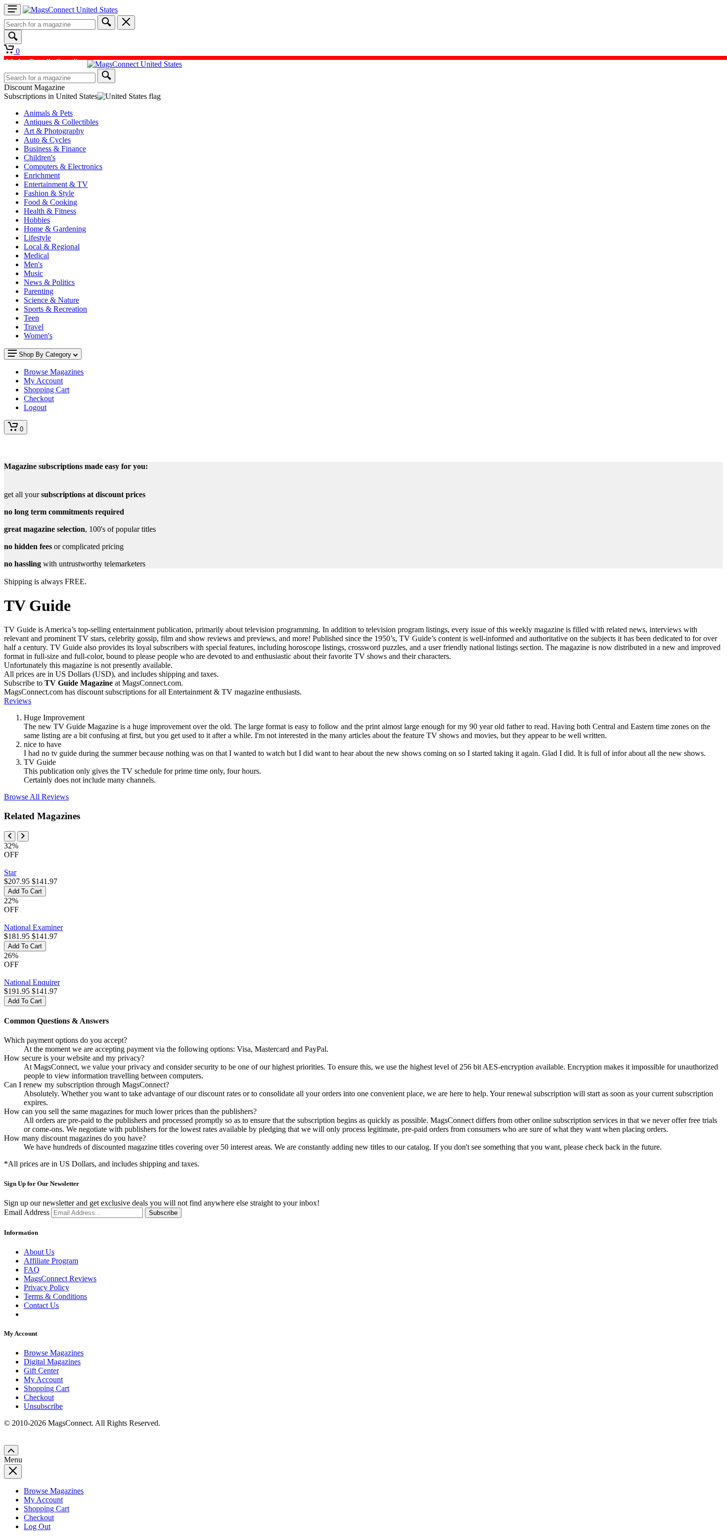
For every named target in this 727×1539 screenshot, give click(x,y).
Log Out (37, 1526)
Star (10, 872)
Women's (38, 335)
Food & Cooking (50, 202)
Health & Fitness (50, 211)
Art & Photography (54, 131)
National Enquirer (32, 982)
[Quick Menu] (12, 9)
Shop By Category (45, 354)
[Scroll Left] (9, 836)
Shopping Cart (46, 1388)
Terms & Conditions (55, 1296)
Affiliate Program (51, 1261)
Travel (34, 327)
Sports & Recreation (55, 309)
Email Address (26, 1212)
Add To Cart (25, 891)
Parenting (38, 291)
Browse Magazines (54, 1353)
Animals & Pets (48, 113)
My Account (43, 1379)
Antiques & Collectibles (61, 122)
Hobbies (37, 220)
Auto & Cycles (47, 140)
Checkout (39, 1397)
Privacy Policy (46, 1287)
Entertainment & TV (56, 184)
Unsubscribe (43, 1406)
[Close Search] (126, 22)
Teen (31, 318)
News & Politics (49, 282)
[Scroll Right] (23, 836)
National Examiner (33, 927)
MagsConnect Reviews (60, 1278)
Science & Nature (51, 300)
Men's (33, 264)
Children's (39, 157)
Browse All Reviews (36, 797)
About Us (39, 1252)
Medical (36, 255)
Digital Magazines (52, 1361)
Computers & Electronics (63, 166)
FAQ (32, 1269)
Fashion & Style (49, 193)
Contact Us (41, 1305)
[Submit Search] (106, 22)
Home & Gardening (55, 229)
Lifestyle (37, 237)
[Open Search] (13, 37)
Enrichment (42, 175)
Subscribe (163, 1212)
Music (33, 273)
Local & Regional (52, 246)
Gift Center (41, 1370)
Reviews (17, 701)
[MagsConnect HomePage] (70, 9)
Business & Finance (55, 148)
